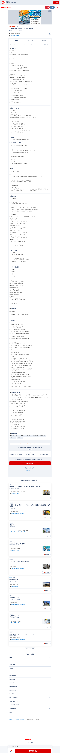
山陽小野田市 (22, 719)
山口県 (17, 719)
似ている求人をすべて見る (30, 648)
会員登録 (47, 7)
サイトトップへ (30, 742)
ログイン (52, 7)
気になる (47, 497)
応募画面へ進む (30, 463)
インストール (56, 2)
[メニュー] (57, 7)
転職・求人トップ (12, 719)
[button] (30, 2)
